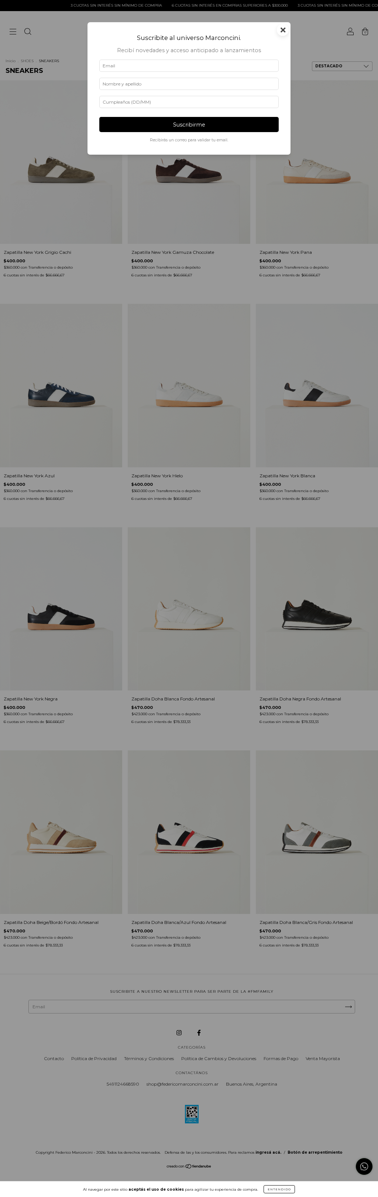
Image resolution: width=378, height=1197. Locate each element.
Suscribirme (189, 124)
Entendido (279, 1189)
